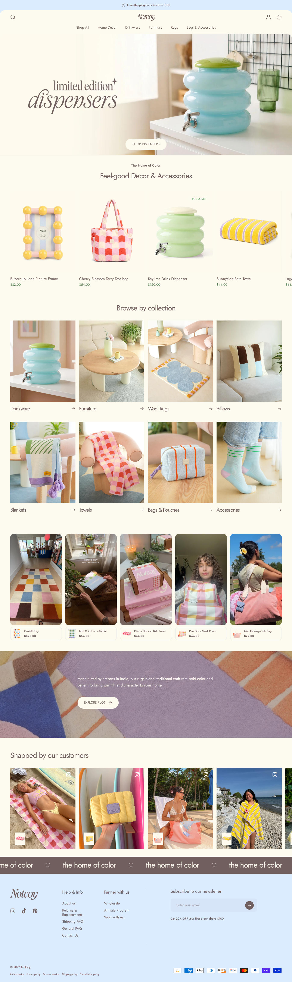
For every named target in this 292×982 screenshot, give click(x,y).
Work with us (114, 917)
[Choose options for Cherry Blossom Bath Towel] (20, 839)
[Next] (270, 242)
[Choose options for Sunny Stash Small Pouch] (89, 839)
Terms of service (51, 974)
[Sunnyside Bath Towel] (249, 232)
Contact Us (70, 935)
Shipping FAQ (72, 921)
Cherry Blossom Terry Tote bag (103, 279)
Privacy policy (33, 974)
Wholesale (112, 903)
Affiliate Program (116, 910)
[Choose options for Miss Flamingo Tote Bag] (158, 839)
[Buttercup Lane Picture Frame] (42, 232)
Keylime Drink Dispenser (167, 279)
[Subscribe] (249, 905)
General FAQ (72, 928)
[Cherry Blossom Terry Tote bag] (111, 232)
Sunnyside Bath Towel (234, 279)
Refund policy (17, 974)
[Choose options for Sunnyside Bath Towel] (227, 839)
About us (69, 903)
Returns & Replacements (72, 912)
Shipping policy (69, 974)
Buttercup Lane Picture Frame (34, 279)
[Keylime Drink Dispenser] (180, 232)
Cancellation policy (89, 974)
